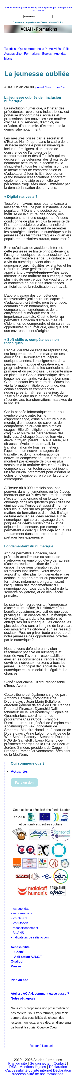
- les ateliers (19, 918)
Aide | (61, 8)
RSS (13, 1067)
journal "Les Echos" (48, 87)
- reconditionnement (24, 928)
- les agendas (20, 908)
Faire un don (24, 782)
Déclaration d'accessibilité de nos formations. (41, 1072)
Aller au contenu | (13, 8)
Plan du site (17, 1063)
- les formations (21, 913)
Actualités (19, 771)
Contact (40, 11)
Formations (33, 53)
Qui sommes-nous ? (33, 48)
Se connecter (40, 1063)
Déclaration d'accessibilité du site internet (36, 1068)
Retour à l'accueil (41, 1045)
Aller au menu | (29, 8)
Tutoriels (11, 48)
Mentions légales (32, 1067)
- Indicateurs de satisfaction (30, 937)
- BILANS (17, 932)
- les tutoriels (19, 923)
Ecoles (48, 53)
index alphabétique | (47, 8)
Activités (56, 48)
